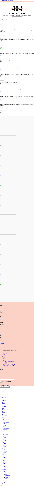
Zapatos (4, 479)
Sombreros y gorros (5, 465)
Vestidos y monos (5, 441)
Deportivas (4, 457)
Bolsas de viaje (5, 450)
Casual (4, 470)
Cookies (4, 354)
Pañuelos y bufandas (6, 464)
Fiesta (4, 471)
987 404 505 (5, 362)
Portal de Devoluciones (6, 358)
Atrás (4, 419)
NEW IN (4, 420)
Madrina (4, 432)
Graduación (4, 435)
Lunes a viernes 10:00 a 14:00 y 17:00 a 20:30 (9, 364)
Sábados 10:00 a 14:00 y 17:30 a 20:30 (8, 365)
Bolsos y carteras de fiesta (6, 427)
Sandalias (4, 458)
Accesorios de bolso (6, 453)
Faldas (4, 426)
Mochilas (4, 452)
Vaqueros (4, 445)
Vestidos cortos (7, 473)
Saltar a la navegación (3, 0)
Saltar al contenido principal (9, 0)
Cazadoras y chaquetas (6, 439)
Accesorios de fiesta (6, 428)
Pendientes (4, 462)
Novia (4, 431)
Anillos (4, 461)
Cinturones (4, 466)
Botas (4, 456)
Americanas (4, 440)
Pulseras (4, 463)
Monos (4, 423)
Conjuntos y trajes (7, 475)
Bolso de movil (5, 451)
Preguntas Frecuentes (6, 357)
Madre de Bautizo (5, 434)
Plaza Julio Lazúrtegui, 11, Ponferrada (9, 361)
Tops (4, 424)
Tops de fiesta (7, 476)
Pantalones (4, 425)
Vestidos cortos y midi (6, 422)
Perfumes (4, 468)
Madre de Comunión (6, 433)
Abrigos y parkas (5, 438)
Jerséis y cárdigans (5, 442)
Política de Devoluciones (6, 353)
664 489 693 (6, 348)
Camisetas (4, 443)
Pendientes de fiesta (5, 429)
